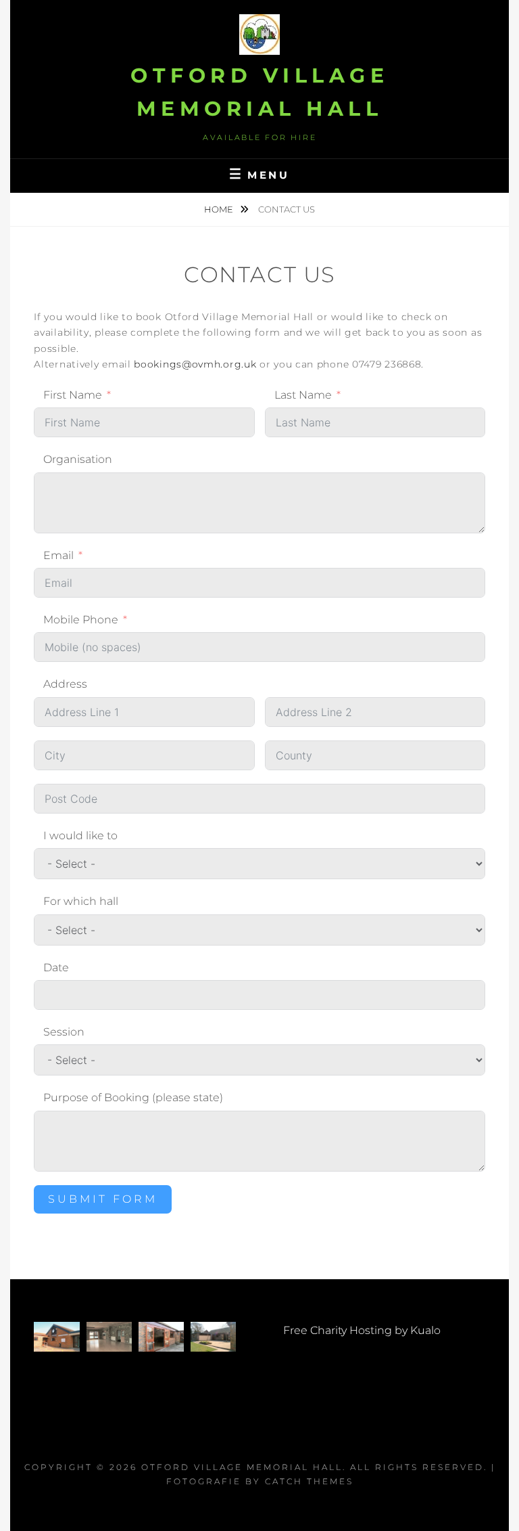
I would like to (80, 835)
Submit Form (102, 1199)
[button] (56, 1337)
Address (65, 684)
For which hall (80, 901)
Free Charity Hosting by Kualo (362, 1330)
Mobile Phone (80, 619)
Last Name (303, 395)
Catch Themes (309, 1481)
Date (56, 967)
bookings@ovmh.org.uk (195, 364)
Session (63, 1031)
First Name (72, 395)
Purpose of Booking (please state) (133, 1097)
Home (219, 209)
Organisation (77, 459)
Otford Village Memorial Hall (242, 1467)
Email (58, 555)
